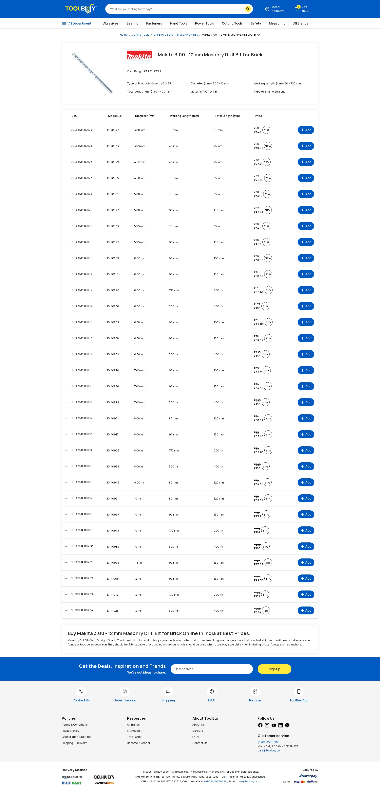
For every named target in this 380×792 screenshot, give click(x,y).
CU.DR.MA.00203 (81, 594)
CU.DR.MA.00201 (81, 562)
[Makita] (139, 54)
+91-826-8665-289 (215, 781)
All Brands (133, 724)
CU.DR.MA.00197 (81, 498)
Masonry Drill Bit (187, 34)
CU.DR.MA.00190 (81, 386)
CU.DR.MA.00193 (81, 434)
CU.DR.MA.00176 (81, 162)
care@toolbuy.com (270, 750)
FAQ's (196, 737)
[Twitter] (287, 725)
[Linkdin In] (280, 725)
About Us (198, 724)
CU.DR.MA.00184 (81, 290)
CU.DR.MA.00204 (81, 610)
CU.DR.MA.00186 (81, 322)
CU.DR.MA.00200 (81, 546)
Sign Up (274, 669)
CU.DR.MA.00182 (81, 258)
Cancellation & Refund (76, 737)
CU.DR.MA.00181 (81, 242)
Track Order (134, 737)
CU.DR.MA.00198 (81, 514)
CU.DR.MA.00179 (81, 210)
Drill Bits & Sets (163, 34)
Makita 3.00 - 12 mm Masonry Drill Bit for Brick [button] (231, 34)
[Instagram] (267, 725)
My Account (134, 730)
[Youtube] (273, 725)
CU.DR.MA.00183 (81, 274)
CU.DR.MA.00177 (81, 178)
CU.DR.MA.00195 (81, 466)
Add (305, 130)
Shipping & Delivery (74, 743)
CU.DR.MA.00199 (81, 530)
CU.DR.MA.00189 (81, 370)
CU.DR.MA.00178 (81, 194)
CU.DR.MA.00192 (81, 418)
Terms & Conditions (75, 724)
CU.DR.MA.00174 (81, 130)
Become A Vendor (138, 743)
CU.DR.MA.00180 (81, 226)
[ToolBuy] (81, 9)
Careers (197, 730)
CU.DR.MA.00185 (81, 306)
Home (124, 34)
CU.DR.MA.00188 (81, 354)
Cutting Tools (140, 34)
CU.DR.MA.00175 (81, 146)
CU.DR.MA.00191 (81, 402)
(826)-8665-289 (268, 742)
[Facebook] (260, 725)
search (248, 9)
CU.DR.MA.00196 (81, 482)
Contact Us (199, 743)
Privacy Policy (70, 730)
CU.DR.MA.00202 (81, 578)
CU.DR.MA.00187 (81, 338)
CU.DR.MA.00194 (81, 450)
